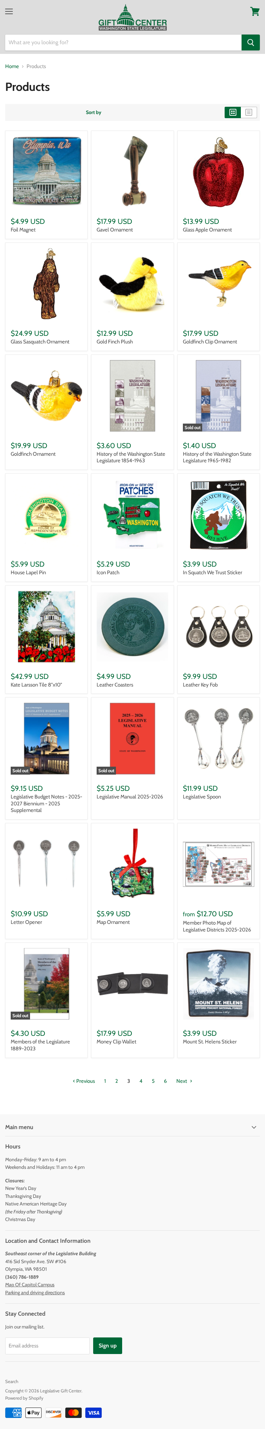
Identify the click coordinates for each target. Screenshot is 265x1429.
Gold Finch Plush (115, 342)
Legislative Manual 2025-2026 (130, 797)
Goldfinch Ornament (33, 454)
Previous (85, 1081)
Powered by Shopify (24, 1398)
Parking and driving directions (35, 1292)
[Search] (251, 42)
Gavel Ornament (115, 230)
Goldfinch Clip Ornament (210, 342)
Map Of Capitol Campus (30, 1284)
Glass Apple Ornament (207, 230)
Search (11, 1381)
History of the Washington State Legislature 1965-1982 (217, 457)
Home (12, 66)
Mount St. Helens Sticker (210, 1042)
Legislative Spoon (202, 797)
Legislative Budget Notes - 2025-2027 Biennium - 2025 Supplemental (46, 803)
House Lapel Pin (28, 572)
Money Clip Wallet (116, 1042)
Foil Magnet (23, 230)
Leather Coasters (115, 685)
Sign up (108, 1345)
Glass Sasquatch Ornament (40, 342)
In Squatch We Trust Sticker (212, 572)
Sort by (93, 112)
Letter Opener (26, 922)
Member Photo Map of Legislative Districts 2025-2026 (217, 926)
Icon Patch (108, 572)
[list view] (249, 112)
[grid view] (233, 112)
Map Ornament (113, 922)
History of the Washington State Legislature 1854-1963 (131, 457)
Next (182, 1081)
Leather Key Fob (200, 685)
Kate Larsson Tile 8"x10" (36, 685)
